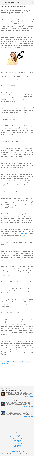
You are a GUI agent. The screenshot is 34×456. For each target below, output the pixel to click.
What (3, 363)
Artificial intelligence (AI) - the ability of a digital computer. (11, 390)
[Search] (32, 2)
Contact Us (18, 443)
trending (21, 362)
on (16, 362)
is (10, 362)
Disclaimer (18, 440)
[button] (32, 7)
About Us (17, 435)
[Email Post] (1, 360)
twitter (28, 362)
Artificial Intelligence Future (13, 2)
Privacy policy (18, 438)
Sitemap (18, 445)
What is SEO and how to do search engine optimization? (11, 400)
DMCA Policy (18, 446)
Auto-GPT (5, 362)
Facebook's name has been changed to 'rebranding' (10, 409)
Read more (28, 397)
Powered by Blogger (17, 451)
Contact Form (18, 442)
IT (13, 362)
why (7, 363)
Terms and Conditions (18, 437)
